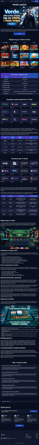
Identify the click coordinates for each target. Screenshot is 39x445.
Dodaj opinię (33, 411)
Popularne (4, 42)
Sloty (33, 42)
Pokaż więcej (19, 425)
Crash (24, 42)
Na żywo (14, 42)
